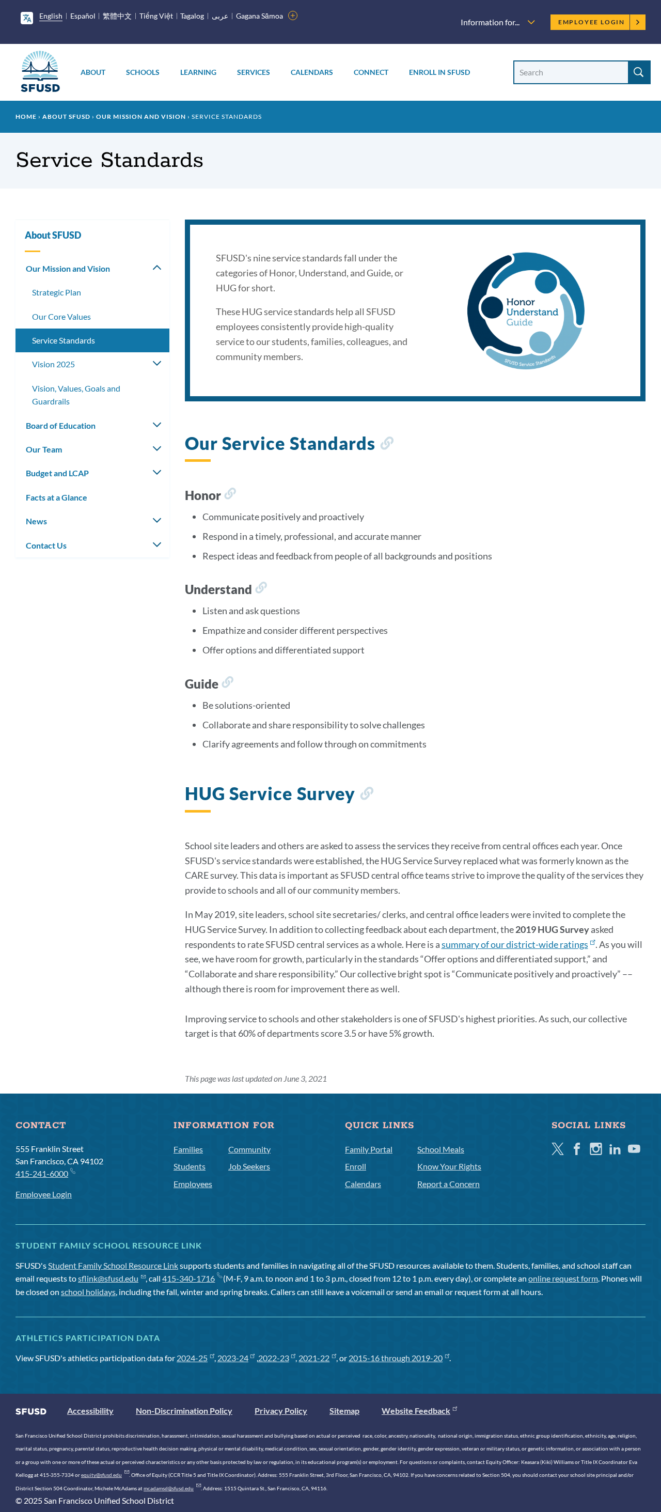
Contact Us (46, 545)
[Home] (40, 73)
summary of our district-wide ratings (515, 944)
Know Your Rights (449, 1166)
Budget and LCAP (57, 473)
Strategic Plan (56, 292)
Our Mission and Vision (141, 116)
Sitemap (344, 1410)
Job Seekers (249, 1166)
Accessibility (90, 1410)
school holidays (88, 1292)
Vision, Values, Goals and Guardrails (76, 395)
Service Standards (63, 340)
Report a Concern (448, 1184)
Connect (371, 72)
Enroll (355, 1166)
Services (253, 72)
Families (188, 1149)
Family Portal (368, 1149)
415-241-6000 (41, 1173)
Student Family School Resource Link (113, 1265)
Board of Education (61, 425)
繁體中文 (117, 15)
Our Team (44, 449)
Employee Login (591, 22)
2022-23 (273, 1358)
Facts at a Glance (56, 497)
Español (83, 15)
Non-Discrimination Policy (184, 1410)
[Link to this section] (387, 445)
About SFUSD (66, 116)
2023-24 (232, 1358)
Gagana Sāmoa (259, 15)
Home (26, 116)
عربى (220, 15)
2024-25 (192, 1358)
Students (190, 1166)
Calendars (312, 72)
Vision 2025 (53, 364)
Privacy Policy (281, 1410)
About (93, 72)
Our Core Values (61, 316)
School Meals (440, 1149)
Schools (143, 72)
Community (249, 1149)
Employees (193, 1184)
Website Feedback (416, 1410)
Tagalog (192, 15)
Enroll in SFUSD (439, 72)
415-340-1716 (188, 1278)
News (36, 521)
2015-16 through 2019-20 (396, 1358)
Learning (198, 72)
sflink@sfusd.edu (108, 1278)
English (50, 15)
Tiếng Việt (156, 15)
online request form (563, 1278)
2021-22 (313, 1358)
